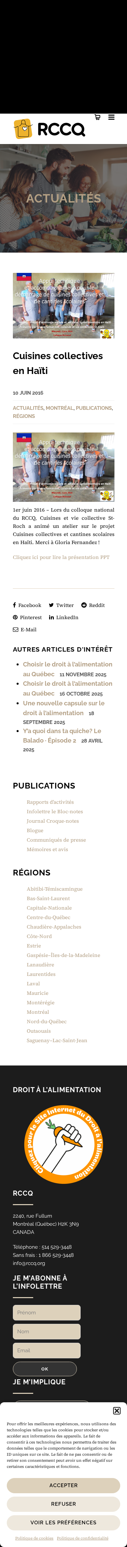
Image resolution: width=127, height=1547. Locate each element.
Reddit (96, 605)
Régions (24, 416)
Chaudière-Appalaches (54, 926)
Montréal (59, 408)
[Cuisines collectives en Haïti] (63, 305)
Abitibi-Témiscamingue (55, 888)
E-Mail (28, 629)
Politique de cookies (34, 1538)
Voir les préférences (63, 1523)
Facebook (29, 605)
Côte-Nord (39, 936)
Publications (94, 408)
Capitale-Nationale (49, 907)
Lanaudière (40, 964)
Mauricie (37, 993)
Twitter (64, 605)
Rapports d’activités (50, 801)
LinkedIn (67, 617)
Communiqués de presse (56, 839)
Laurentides (41, 974)
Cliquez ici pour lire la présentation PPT (61, 557)
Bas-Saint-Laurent (48, 898)
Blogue (35, 830)
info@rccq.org (29, 1263)
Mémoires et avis (47, 849)
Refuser (63, 1504)
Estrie (34, 945)
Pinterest (30, 617)
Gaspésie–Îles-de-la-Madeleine (63, 955)
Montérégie (41, 1002)
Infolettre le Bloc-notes (55, 811)
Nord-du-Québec (47, 1021)
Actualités (63, 198)
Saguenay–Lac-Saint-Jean (57, 1040)
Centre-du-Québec (48, 917)
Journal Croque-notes (53, 820)
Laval (33, 983)
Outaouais (39, 1030)
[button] (116, 1410)
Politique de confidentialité (82, 1538)
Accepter (63, 1485)
